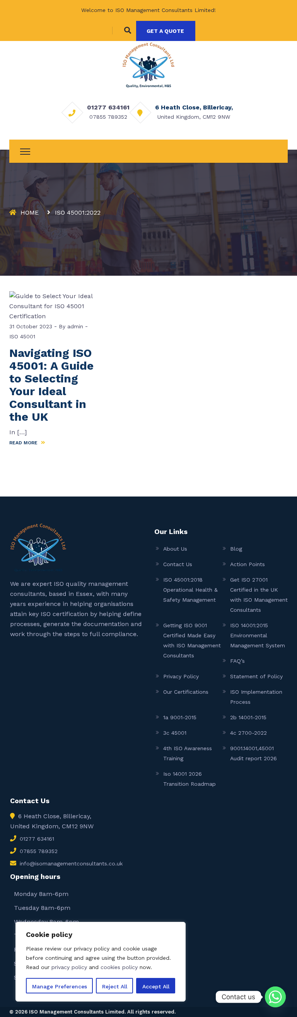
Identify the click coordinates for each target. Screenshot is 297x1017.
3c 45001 (174, 733)
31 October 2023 (30, 326)
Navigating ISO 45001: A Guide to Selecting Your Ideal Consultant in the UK (51, 384)
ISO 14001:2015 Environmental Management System (257, 635)
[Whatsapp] (275, 996)
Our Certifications (185, 692)
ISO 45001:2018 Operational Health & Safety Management (190, 590)
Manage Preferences (59, 986)
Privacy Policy (181, 676)
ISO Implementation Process (256, 697)
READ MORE (24, 442)
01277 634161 (108, 107)
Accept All (155, 986)
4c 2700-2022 (248, 733)
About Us (175, 549)
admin (74, 326)
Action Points (247, 564)
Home (29, 212)
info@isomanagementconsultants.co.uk (71, 863)
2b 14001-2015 (248, 717)
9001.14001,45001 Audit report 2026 (253, 753)
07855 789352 (108, 117)
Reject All (114, 986)
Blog (236, 549)
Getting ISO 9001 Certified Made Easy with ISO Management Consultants (192, 640)
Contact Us (177, 564)
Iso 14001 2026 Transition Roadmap (189, 779)
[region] (100, 962)
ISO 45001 (22, 336)
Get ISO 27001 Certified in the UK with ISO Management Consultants (259, 595)
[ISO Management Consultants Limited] (148, 64)
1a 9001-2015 (179, 717)
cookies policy (119, 967)
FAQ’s (237, 661)
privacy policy (69, 967)
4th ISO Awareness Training (187, 753)
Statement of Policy (256, 676)
